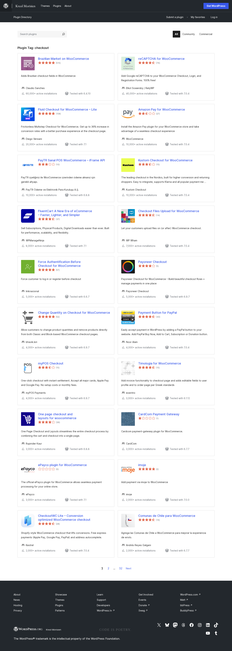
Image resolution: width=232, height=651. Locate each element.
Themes (59, 599)
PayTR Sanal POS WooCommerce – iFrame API (71, 160)
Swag (143, 610)
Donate (144, 605)
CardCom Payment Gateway (158, 414)
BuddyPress (188, 610)
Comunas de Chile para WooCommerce (166, 516)
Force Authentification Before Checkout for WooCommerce (59, 263)
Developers (103, 605)
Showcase (61, 594)
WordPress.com (190, 594)
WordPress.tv (106, 610)
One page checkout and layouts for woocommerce (57, 416)
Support (101, 599)
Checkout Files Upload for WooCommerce (168, 211)
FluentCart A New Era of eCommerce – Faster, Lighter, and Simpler (65, 213)
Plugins (59, 605)
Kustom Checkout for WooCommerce (165, 160)
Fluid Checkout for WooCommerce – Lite (67, 109)
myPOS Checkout (50, 363)
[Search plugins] (63, 34)
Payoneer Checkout (152, 262)
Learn (100, 594)
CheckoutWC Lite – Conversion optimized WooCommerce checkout (64, 517)
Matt (184, 599)
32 (120, 568)
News (17, 599)
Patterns (60, 610)
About (17, 594)
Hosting (18, 605)
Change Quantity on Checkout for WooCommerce (74, 312)
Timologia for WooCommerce (159, 363)
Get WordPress (216, 5)
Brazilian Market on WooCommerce (63, 58)
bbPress (186, 605)
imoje (142, 465)
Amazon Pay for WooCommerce (161, 109)
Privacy (18, 610)
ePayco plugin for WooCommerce (62, 465)
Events (142, 599)
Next (128, 568)
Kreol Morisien (53, 629)
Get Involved (146, 594)
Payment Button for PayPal (157, 312)
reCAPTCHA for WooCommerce (161, 58)
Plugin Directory (23, 17)
